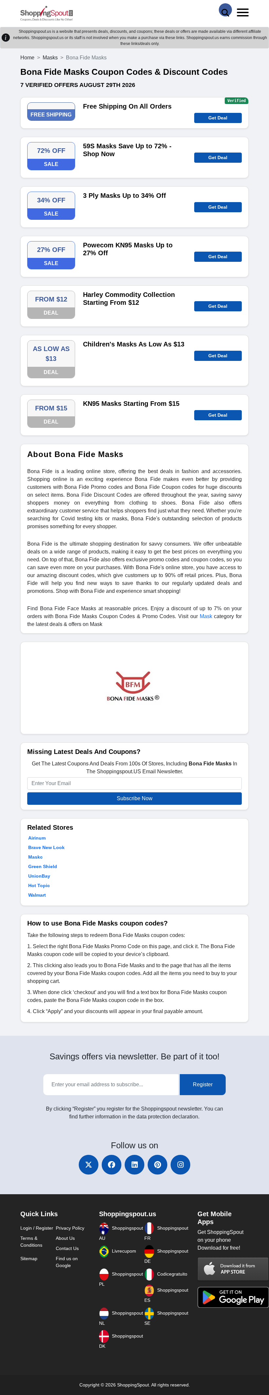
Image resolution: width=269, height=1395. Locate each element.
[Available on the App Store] (233, 1269)
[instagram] (180, 1165)
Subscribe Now (135, 798)
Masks (50, 57)
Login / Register (36, 1228)
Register (203, 1084)
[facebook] (111, 1165)
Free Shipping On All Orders (127, 106)
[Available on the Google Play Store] (233, 1297)
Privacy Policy (70, 1228)
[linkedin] (134, 1165)
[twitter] (88, 1165)
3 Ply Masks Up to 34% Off (124, 195)
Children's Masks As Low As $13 (133, 344)
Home (27, 57)
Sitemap (28, 1258)
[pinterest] (157, 1165)
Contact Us (67, 1248)
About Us (65, 1238)
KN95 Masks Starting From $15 (131, 403)
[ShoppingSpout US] (46, 13)
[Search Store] (225, 9)
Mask (206, 616)
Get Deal (217, 117)
